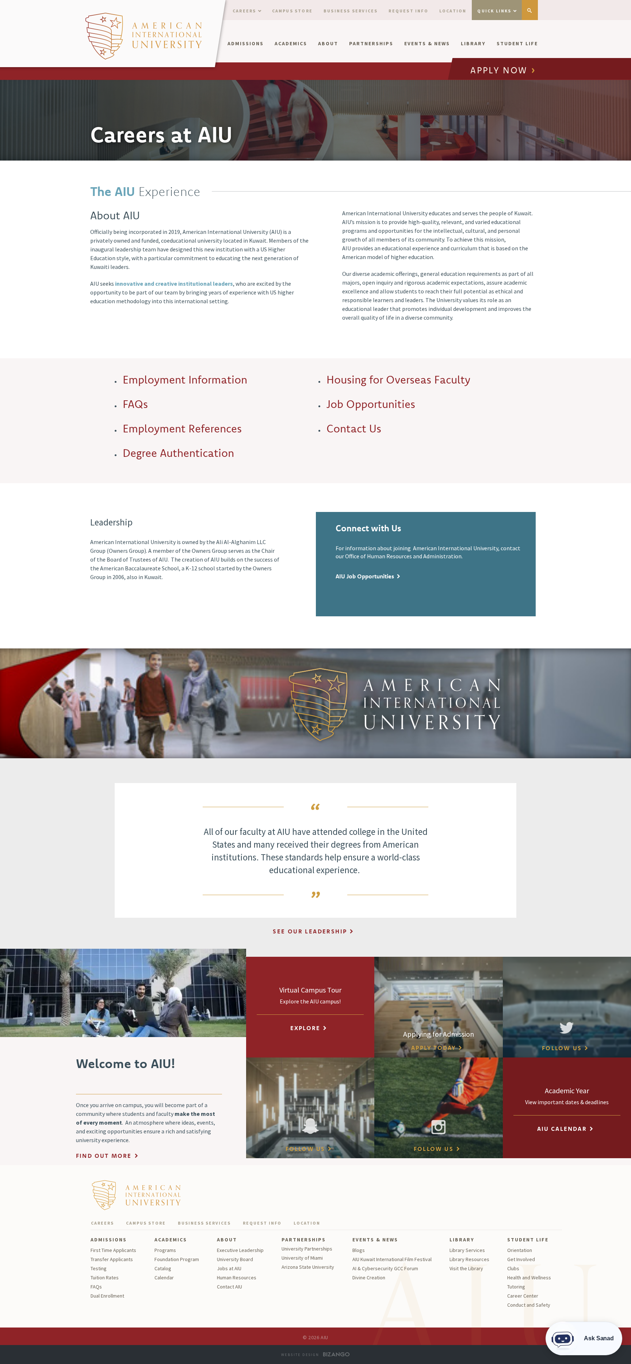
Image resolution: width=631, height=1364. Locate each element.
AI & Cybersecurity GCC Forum (385, 1268)
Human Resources (236, 1277)
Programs (165, 1250)
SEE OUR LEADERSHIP (310, 931)
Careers (244, 11)
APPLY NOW (498, 71)
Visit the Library (466, 1268)
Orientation (519, 1250)
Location (453, 11)
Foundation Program (176, 1259)
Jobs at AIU (229, 1268)
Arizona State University (308, 1267)
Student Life (517, 43)
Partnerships (371, 43)
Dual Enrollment (107, 1295)
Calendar (164, 1277)
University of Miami (302, 1258)
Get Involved (521, 1259)
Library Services (467, 1250)
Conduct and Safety (528, 1305)
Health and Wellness (529, 1277)
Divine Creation (368, 1277)
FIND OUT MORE (104, 1155)
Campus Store (292, 11)
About (328, 43)
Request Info (408, 11)
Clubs (513, 1268)
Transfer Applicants (112, 1259)
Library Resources (469, 1259)
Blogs (358, 1250)
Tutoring (516, 1286)
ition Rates (107, 1277)
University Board (235, 1259)
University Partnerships (307, 1248)
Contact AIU (229, 1286)
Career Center (522, 1295)
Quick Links (494, 11)
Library (473, 43)
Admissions (245, 43)
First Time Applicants (113, 1250)
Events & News (427, 43)
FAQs (96, 1286)
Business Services (351, 11)
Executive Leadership (240, 1250)
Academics (291, 43)
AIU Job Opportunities (365, 576)
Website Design (300, 1354)
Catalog (162, 1268)
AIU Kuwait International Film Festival (392, 1259)
